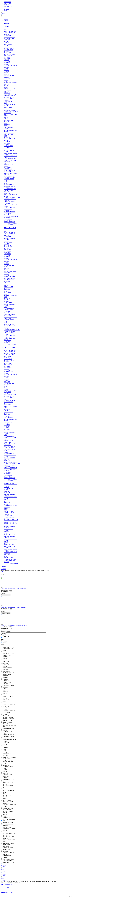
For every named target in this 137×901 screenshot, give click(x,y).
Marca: (2, 644)
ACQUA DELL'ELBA (10, 31)
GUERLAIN (7, 117)
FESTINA (6, 100)
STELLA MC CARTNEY (10, 204)
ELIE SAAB (7, 93)
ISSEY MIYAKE (8, 127)
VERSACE (7, 220)
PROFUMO (5, 638)
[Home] (3, 13)
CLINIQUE (7, 78)
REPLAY (6, 187)
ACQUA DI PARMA (9, 32)
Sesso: (2, 639)
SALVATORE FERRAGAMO (12, 197)
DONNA (4, 641)
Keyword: (3, 633)
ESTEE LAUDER (8, 98)
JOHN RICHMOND (9, 134)
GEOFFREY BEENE (9, 110)
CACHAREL (7, 61)
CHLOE (6, 73)
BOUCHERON (8, 55)
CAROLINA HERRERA (10, 65)
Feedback (6, 20)
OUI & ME (7, 174)
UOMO (4, 642)
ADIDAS (6, 34)
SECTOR (6, 200)
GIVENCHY (7, 113)
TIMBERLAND (8, 209)
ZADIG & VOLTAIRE (10, 224)
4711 (5, 30)
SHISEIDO (7, 203)
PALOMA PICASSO (9, 177)
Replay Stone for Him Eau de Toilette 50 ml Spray (13, 607)
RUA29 (6, 196)
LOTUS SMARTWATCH (10, 156)
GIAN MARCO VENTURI (11, 111)
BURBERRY (7, 58)
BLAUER (6, 51)
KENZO (6, 140)
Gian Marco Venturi (9, 279)
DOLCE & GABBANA (10, 88)
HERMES (6, 121)
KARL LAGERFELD (9, 138)
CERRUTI (6, 71)
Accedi (5, 10)
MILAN (6, 166)
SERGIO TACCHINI (9, 202)
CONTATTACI (8, 6)
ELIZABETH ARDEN (10, 94)
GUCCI (6, 116)
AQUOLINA (7, 40)
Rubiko (70, 896)
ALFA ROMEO (8, 35)
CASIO (6, 68)
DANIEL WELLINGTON (10, 83)
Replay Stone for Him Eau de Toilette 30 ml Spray (13, 588)
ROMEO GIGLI (8, 193)
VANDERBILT (8, 219)
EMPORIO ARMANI (9, 95)
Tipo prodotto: (4, 634)
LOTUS (6, 154)
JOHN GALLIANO (9, 133)
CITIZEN (6, 77)
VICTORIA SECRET (9, 222)
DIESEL (6, 87)
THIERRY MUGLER (9, 207)
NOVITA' (3, 567)
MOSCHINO (7, 171)
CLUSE (6, 80)
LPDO (5, 157)
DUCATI (6, 91)
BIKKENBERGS (8, 50)
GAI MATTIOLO (8, 107)
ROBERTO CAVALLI (10, 189)
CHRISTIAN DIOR (9, 75)
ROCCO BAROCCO (9, 190)
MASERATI (7, 161)
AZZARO (6, 45)
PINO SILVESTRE (9, 179)
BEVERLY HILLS (9, 48)
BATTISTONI (7, 47)
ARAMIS (6, 41)
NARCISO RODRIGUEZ (10, 173)
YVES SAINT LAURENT (11, 223)
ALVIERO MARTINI (9, 37)
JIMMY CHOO (8, 131)
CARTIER (6, 67)
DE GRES (6, 85)
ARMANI (6, 42)
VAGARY (6, 214)
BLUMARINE (7, 52)
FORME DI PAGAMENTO (8, 892)
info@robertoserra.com (6, 884)
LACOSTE (7, 143)
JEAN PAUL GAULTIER (10, 130)
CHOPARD (7, 74)
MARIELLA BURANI (10, 160)
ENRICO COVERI (9, 97)
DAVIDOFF (7, 84)
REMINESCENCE (9, 184)
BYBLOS (6, 60)
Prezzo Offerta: (5, 591)
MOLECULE (7, 167)
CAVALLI (6, 70)
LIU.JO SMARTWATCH (10, 153)
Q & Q (5, 183)
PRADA (6, 181)
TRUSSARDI (7, 213)
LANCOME (7, 147)
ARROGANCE (8, 44)
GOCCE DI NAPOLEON (10, 114)
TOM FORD (7, 210)
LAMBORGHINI (8, 146)
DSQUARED (7, 90)
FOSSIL (6, 105)
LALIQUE (6, 144)
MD (5, 163)
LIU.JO (6, 151)
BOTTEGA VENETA (9, 54)
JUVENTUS (7, 137)
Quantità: (3, 593)
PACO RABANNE (9, 176)
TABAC (6, 206)
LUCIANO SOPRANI (10, 159)
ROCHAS (6, 191)
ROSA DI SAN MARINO (10, 194)
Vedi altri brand (4, 572)
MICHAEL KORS (8, 164)
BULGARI (7, 57)
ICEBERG (6, 126)
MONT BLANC (8, 169)
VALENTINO (7, 217)
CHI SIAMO (7, 4)
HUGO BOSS (7, 124)
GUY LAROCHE (8, 120)
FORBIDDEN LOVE (9, 104)
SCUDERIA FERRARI (10, 199)
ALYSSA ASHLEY (9, 38)
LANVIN (6, 148)
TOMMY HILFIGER (9, 212)
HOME (6, 19)
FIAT (5, 103)
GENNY (6, 108)
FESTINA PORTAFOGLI (10, 101)
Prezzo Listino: (4, 590)
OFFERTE (3, 566)
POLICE (6, 180)
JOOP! (5, 136)
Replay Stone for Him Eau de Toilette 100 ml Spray (14, 625)
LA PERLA (7, 141)
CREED (6, 81)
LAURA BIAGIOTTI (9, 150)
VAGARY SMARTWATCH (11, 216)
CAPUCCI (6, 64)
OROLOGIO (5, 636)
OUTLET (3, 569)
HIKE (5, 123)
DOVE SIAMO (8, 3)
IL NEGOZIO (7, 2)
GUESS (6, 118)
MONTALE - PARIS (9, 170)
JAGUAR (6, 128)
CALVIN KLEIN (8, 62)
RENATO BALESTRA (10, 186)
